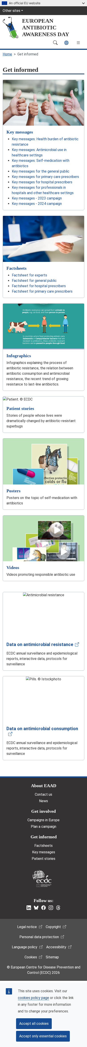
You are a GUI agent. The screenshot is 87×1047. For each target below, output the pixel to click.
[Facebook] (43, 907)
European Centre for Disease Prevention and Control (42, 878)
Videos (12, 567)
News (43, 801)
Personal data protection (39, 937)
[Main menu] (78, 42)
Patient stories (20, 408)
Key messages (19, 131)
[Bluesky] (36, 907)
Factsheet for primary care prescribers (42, 291)
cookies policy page (33, 998)
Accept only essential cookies (43, 1036)
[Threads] (58, 907)
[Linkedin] (29, 907)
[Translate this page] (66, 42)
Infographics (18, 355)
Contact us (43, 794)
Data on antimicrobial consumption (42, 728)
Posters (13, 490)
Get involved (43, 811)
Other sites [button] (11, 11)
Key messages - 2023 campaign (37, 198)
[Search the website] (55, 42)
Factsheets (16, 268)
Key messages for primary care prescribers (45, 177)
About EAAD (43, 785)
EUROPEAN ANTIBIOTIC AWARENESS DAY (45, 27)
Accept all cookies (34, 1023)
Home (7, 54)
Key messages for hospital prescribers (42, 182)
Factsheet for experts (29, 275)
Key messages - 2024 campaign (37, 204)
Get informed (44, 836)
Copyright (53, 927)
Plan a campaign (43, 826)
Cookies (31, 957)
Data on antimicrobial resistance (39, 644)
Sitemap (52, 957)
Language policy (24, 947)
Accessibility (56, 947)
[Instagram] (51, 907)
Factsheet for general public (34, 280)
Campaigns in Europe (43, 820)
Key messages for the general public (40, 171)
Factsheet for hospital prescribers (39, 286)
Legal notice (27, 927)
